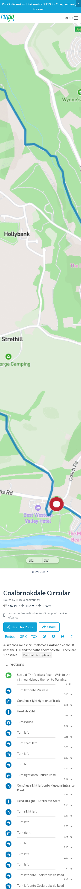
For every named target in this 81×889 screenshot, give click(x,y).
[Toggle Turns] (44, 636)
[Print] (62, 636)
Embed (10, 636)
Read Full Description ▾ (37, 655)
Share (51, 627)
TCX (34, 636)
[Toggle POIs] (53, 636)
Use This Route (22, 627)
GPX (23, 636)
